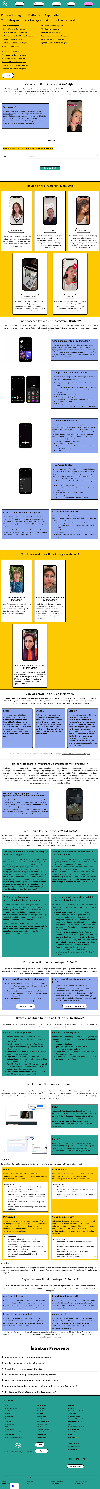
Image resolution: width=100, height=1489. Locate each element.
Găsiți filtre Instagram (10, 26)
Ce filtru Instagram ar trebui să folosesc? (25, 1363)
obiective (83, 773)
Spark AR (4, 1481)
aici (67, 1334)
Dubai (52, 1477)
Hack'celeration (41, 1437)
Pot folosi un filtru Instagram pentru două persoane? (30, 1392)
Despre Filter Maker (11, 1408)
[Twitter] (84, 1458)
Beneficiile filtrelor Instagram (52, 39)
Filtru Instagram (41, 1405)
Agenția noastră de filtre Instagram (54, 43)
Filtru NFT (40, 1413)
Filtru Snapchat (41, 1408)
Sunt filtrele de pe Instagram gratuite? (23, 1369)
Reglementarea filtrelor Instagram (15, 65)
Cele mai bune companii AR (13, 1437)
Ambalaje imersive (74, 1416)
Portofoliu (71, 1405)
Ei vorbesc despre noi (43, 1421)
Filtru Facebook (10, 1434)
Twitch (28, 1483)
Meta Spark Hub (68, 1111)
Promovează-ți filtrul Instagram (14, 55)
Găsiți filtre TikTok (7, 1483)
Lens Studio (29, 1481)
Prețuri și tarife (41, 1416)
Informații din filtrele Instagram (14, 69)
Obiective (40, 1426)
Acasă (6, 1405)
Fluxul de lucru (72, 1432)
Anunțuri (7, 1413)
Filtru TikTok (41, 1411)
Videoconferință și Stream (76, 1426)
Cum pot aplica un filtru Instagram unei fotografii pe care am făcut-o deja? (41, 1386)
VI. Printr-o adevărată (10, 46)
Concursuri (8, 1419)
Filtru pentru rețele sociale (13, 1432)
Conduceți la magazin (43, 1432)
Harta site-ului (41, 1434)
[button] (50, 1357)
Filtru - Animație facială (75, 1411)
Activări (7, 1411)
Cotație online (9, 1429)
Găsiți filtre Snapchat (81, 1481)
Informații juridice (42, 1424)
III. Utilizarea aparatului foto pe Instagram (18, 36)
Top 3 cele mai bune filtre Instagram (55, 36)
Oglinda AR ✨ (72, 1437)
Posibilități (71, 1408)
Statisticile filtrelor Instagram (13, 58)
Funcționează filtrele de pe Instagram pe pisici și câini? (31, 1380)
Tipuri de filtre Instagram (50, 29)
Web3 (70, 1434)
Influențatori (9, 1416)
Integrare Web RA (73, 1429)
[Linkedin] (77, 1458)
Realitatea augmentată (75, 1421)
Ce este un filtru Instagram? (52, 26)
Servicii (70, 1424)
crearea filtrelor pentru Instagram (76, 754)
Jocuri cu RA (72, 1413)
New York (4, 1477)
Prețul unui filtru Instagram (12, 51)
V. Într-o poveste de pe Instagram (15, 43)
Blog (6, 1426)
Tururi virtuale (55, 1483)
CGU (52, 1487)
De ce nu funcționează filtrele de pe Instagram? (28, 1357)
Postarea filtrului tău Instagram (14, 62)
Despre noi (70, 1453)
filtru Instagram (11, 325)
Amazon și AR (79, 1483)
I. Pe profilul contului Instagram (14, 29)
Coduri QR (8, 1421)
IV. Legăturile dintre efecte (12, 39)
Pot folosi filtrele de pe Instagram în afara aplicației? (30, 1374)
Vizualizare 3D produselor (76, 1419)
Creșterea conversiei (43, 1429)
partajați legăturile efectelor (66, 471)
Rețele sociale (9, 1424)
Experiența (37, 804)
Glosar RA (40, 1419)
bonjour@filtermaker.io (73, 1446)
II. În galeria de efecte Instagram (14, 32)
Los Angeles (29, 1477)
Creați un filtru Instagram (51, 32)
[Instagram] (70, 1458)
